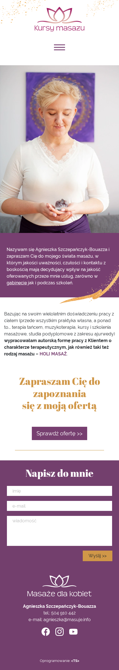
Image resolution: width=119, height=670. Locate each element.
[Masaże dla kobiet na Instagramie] (59, 632)
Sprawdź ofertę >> (59, 433)
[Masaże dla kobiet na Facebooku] (46, 632)
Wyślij (98, 555)
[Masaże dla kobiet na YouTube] (73, 632)
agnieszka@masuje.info (67, 619)
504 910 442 (63, 613)
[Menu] (59, 48)
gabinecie (17, 282)
